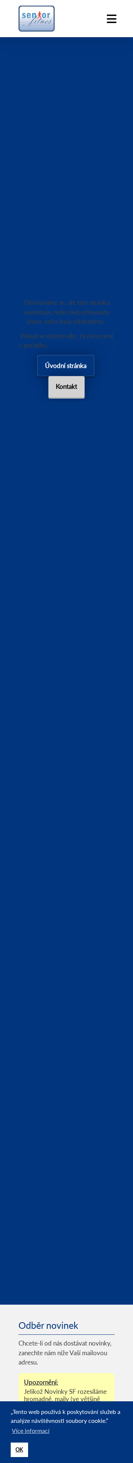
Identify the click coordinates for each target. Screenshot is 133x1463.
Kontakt (66, 386)
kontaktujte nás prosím (81, 345)
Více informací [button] (31, 1430)
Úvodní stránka (65, 365)
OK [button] (19, 1449)
